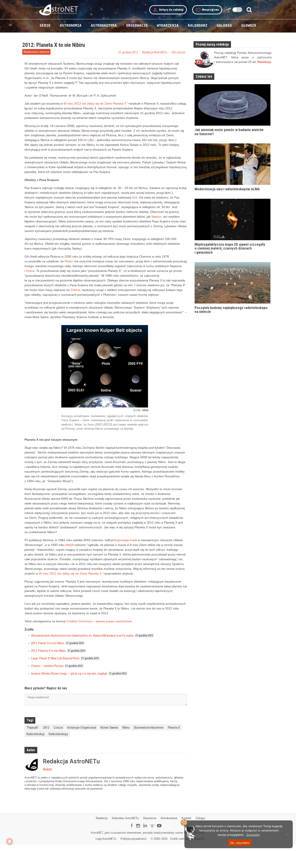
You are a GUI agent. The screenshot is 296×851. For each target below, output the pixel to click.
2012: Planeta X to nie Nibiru (48, 651)
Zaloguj (200, 818)
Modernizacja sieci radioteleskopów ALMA (227, 189)
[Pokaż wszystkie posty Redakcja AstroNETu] (32, 765)
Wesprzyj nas (207, 10)
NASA (145, 410)
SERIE (45, 25)
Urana (30, 271)
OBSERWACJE (137, 25)
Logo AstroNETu (106, 838)
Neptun (156, 216)
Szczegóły (253, 834)
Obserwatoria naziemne (149, 727)
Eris (134, 197)
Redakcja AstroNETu (154, 52)
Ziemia (75, 290)
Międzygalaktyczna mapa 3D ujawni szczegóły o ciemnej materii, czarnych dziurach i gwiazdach (230, 248)
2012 (46, 727)
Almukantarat (169, 818)
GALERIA (224, 25)
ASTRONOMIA (70, 25)
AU (85, 140)
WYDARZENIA (168, 25)
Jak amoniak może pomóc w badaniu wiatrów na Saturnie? (229, 132)
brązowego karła (125, 540)
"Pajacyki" (32, 727)
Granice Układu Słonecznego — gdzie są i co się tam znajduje (69, 673)
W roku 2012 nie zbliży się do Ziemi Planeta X (95, 103)
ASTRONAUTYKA (104, 25)
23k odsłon (178, 52)
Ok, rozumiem (239, 842)
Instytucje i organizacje (81, 727)
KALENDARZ (197, 25)
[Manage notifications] (9, 841)
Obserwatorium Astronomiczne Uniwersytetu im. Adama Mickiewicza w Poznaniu (82, 635)
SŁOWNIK (248, 25)
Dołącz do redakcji (168, 10)
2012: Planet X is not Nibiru (47, 643)
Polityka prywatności (133, 838)
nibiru (125, 727)
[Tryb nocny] (237, 9)
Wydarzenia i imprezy (36, 52)
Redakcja (101, 818)
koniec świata (109, 727)
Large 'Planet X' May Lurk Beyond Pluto (55, 658)
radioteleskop (35, 734)
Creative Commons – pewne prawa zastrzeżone (99, 621)
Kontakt (186, 818)
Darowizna (149, 818)
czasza (58, 727)
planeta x (174, 727)
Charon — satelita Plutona (47, 666)
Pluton (69, 261)
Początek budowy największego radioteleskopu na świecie (231, 310)
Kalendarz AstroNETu (125, 818)
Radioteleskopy (58, 734)
